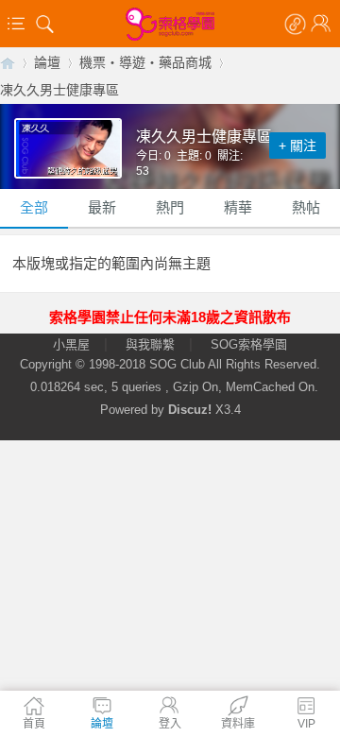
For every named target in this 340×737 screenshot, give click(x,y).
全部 (34, 207)
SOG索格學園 (249, 344)
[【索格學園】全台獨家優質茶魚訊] (170, 23)
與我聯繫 (150, 344)
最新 (102, 207)
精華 (238, 207)
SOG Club (177, 364)
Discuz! (190, 410)
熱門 (170, 207)
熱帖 (306, 207)
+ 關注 (297, 145)
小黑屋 (71, 344)
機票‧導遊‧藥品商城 (145, 62)
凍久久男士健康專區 (59, 89)
